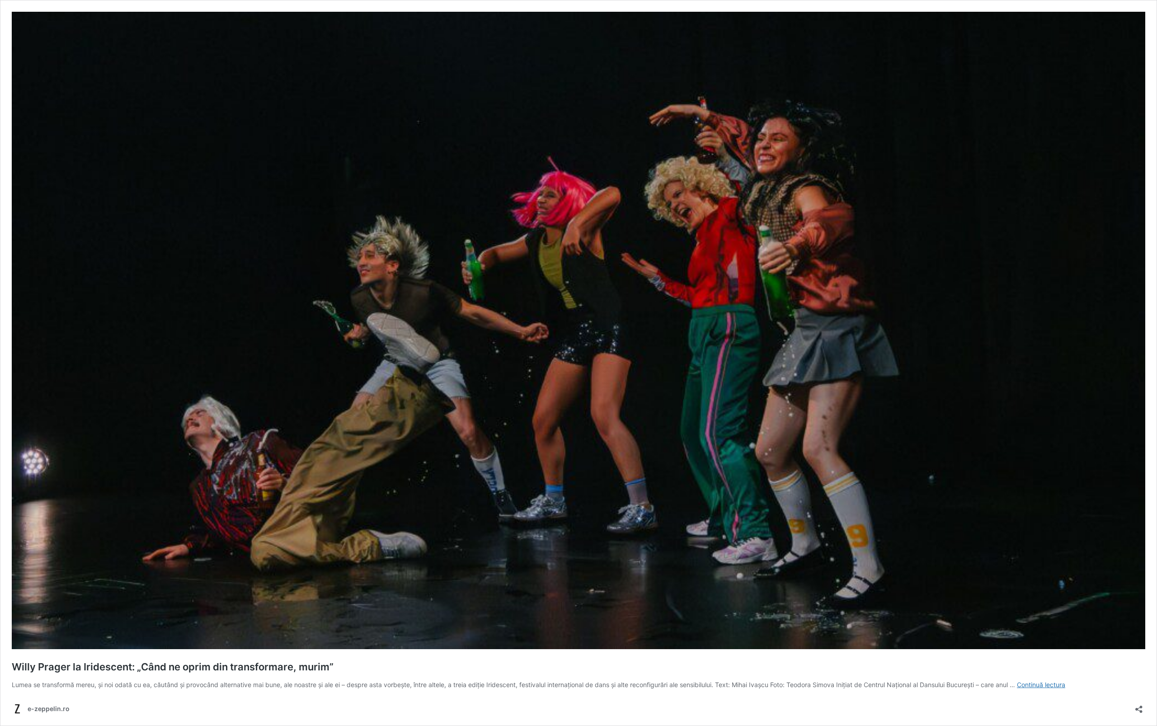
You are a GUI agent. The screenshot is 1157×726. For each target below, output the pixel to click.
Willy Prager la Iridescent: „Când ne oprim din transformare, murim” (173, 667)
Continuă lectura (1041, 684)
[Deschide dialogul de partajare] (1139, 706)
